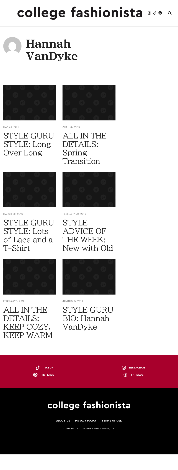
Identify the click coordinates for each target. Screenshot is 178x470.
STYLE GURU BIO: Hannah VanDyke (88, 318)
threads (137, 374)
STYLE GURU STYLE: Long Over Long (28, 144)
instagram (137, 367)
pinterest (48, 374)
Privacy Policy (86, 420)
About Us (63, 420)
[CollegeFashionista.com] (79, 13)
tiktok (48, 367)
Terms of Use (112, 420)
